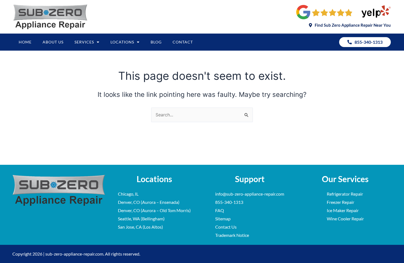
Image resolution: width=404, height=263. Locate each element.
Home (25, 42)
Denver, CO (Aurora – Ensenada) (148, 202)
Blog (156, 42)
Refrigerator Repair (345, 193)
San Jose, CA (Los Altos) (140, 226)
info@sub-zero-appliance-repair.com (249, 193)
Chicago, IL (128, 193)
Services (84, 42)
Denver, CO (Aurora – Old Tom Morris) (154, 210)
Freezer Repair (340, 202)
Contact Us (226, 226)
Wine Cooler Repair (345, 218)
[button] (350, 25)
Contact (183, 42)
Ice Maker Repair (343, 210)
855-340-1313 (229, 202)
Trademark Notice (232, 235)
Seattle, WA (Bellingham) (141, 218)
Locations (122, 42)
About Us (53, 42)
